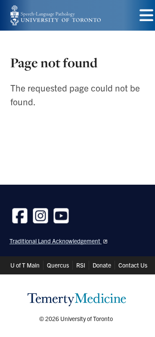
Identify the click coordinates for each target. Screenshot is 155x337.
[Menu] (146, 15)
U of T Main (25, 265)
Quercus (58, 265)
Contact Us (132, 265)
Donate (102, 265)
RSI (80, 265)
